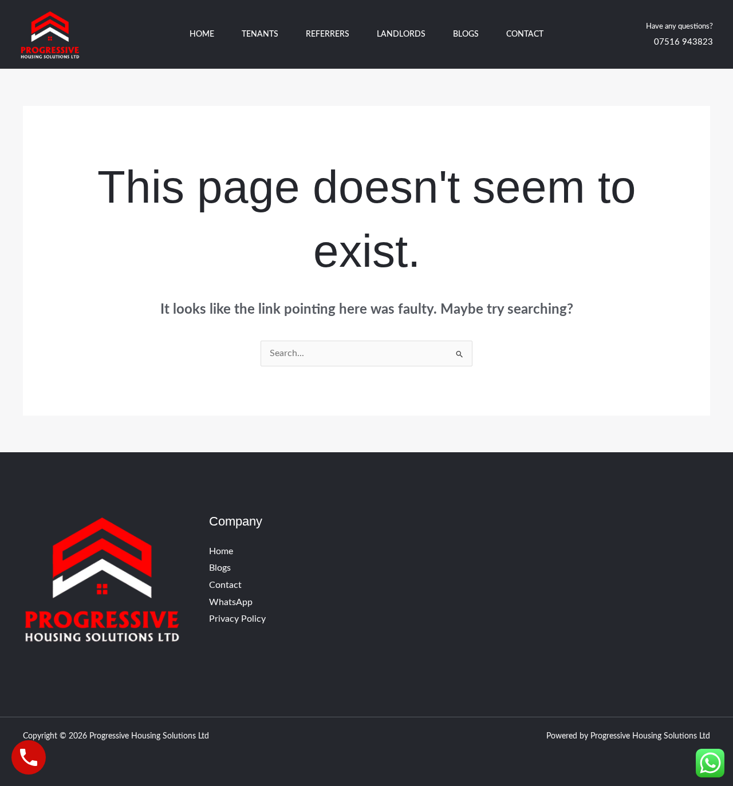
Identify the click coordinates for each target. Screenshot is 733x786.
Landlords (401, 34)
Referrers (327, 34)
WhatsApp (231, 602)
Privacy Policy (237, 618)
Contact (524, 34)
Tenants (260, 34)
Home (202, 34)
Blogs (466, 34)
